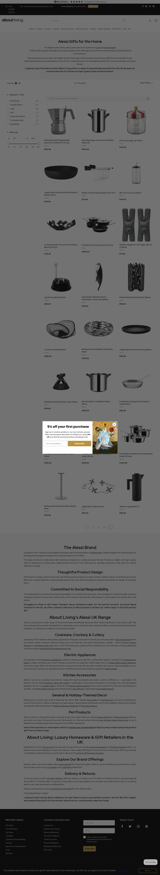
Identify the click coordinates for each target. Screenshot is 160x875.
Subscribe (79, 443)
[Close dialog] (114, 424)
